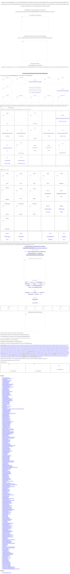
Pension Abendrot (5, 548)
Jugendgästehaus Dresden (6, 422)
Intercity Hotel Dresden (6, 443)
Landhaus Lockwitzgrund (6, 409)
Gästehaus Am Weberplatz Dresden (8, 494)
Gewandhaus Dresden (6, 404)
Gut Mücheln (45, 352)
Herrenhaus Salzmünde (61, 350)
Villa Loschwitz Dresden (6, 565)
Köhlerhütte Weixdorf (6, 414)
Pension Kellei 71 (5, 537)
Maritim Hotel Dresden (6, 381)
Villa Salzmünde (49, 350)
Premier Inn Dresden (5, 419)
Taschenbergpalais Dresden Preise (7, 384)
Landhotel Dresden (5, 477)
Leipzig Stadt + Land (27, 292)
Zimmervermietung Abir (6, 555)
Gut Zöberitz (26, 351)
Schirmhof (5, 348)
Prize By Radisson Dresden (6, 542)
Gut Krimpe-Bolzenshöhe (23, 350)
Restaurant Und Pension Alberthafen (8, 460)
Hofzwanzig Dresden (5, 517)
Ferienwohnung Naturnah (6, 557)
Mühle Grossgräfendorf (9, 352)
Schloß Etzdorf (3, 350)
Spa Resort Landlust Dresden (7, 519)
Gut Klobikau (19, 352)
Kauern (16, 352)
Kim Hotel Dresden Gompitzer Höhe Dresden (9, 467)
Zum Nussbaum (5, 488)
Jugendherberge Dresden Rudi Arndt (8, 509)
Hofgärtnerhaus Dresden (6, 425)
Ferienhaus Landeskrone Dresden (7, 536)
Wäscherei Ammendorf (25, 349)
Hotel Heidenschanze (5, 504)
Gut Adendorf (12, 353)
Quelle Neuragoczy (34, 350)
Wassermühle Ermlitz (64, 351)
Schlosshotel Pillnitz (5, 382)
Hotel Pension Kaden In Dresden (7, 523)
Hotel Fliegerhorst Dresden (6, 535)
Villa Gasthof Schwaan (13, 349)
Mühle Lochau (30, 350)
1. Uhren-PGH (43, 348)
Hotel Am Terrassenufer (6, 393)
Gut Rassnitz (48, 352)
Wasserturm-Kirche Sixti (33, 352)
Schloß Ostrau (37, 350)
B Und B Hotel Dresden (6, 444)
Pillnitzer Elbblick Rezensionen (7, 525)
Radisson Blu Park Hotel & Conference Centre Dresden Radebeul (13, 408)
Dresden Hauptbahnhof (6, 434)
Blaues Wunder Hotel (5, 457)
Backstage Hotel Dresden (6, 418)
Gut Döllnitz (61, 349)
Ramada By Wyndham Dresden (7, 400)
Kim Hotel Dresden (5, 447)
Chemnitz (41, 294)
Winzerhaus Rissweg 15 (6, 561)
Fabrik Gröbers (10, 350)
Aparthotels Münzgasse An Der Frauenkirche (9, 484)
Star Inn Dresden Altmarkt (6, 406)
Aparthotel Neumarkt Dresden (7, 450)
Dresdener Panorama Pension (7, 527)
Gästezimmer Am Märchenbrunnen (8, 567)
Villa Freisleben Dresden (6, 478)
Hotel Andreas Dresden (6, 485)
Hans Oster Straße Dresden (6, 512)
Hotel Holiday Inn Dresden (6, 468)
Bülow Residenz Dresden (6, 472)
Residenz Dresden (5, 497)
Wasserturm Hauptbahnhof (41, 349)
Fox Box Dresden (5, 522)
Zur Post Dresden (5, 516)
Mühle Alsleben (59, 353)
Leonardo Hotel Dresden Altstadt (7, 386)
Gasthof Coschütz (5, 480)
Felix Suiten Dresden (5, 403)
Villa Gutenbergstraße (65, 348)
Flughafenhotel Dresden (6, 416)
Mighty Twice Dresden (6, 402)
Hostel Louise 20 (5, 515)
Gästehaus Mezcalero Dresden (7, 505)
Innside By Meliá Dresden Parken (7, 421)
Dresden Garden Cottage (6, 528)
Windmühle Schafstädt (59, 352)
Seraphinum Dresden (5, 496)
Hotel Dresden (4, 407)
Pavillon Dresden (5, 558)
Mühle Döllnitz (64, 349)
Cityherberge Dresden (6, 487)
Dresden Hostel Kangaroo (6, 501)
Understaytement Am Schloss (7, 507)
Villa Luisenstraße (9, 349)
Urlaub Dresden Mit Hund (6, 455)
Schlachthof (8, 348)
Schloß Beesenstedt (53, 349)
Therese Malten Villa (5, 551)
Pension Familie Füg (5, 559)
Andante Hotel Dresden (6, 440)
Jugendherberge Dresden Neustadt (8, 431)
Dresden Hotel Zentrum (6, 448)
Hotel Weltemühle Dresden (6, 473)
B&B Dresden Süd (5, 474)
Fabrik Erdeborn (23, 353)
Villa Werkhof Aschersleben (50, 353)
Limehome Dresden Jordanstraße (7, 554)
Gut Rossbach (55, 352)
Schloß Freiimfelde (11, 348)
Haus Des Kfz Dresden (6, 469)
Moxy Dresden (4, 454)
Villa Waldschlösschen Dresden (7, 531)
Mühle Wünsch (66, 352)
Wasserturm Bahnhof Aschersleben (39, 353)
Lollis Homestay (5, 463)
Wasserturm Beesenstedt (57, 349)
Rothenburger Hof (5, 475)
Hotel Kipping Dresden (6, 491)
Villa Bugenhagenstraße (51, 348)
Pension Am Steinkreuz (6, 564)
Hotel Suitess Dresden (6, 389)
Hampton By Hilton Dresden (7, 541)
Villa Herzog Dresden (6, 476)
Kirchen (39, 251)
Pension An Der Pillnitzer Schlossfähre (8, 543)
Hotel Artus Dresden (5, 490)
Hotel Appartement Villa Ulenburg (8, 461)
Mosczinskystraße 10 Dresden (7, 510)
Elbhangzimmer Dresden (6, 552)
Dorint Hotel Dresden (5, 436)
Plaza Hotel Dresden (5, 390)
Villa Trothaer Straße (18, 349)
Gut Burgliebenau (56, 351)
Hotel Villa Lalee (5, 556)
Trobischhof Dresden (5, 499)
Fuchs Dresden (4, 521)
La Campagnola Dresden (6, 526)
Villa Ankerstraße (47, 348)
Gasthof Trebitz (8, 351)
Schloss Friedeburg (6, 353)
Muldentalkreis (41, 292)
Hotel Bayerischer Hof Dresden (7, 398)
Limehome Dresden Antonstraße (7, 553)
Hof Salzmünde (52, 350)
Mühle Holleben (18, 350)
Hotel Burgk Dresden (5, 441)
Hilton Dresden (4, 379)
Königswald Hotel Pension (6, 530)
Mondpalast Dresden (5, 464)
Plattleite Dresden (5, 514)
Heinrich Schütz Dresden (6, 532)
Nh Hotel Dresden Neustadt (6, 399)
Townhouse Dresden (5, 412)
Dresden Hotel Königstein (6, 563)
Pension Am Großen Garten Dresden (8, 500)
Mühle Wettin (11, 351)
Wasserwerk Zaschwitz (22, 351)
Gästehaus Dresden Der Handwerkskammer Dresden (11, 568)
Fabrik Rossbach (52, 352)
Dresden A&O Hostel (5, 377)
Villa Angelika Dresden (6, 518)
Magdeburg (30, 287)
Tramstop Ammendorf (40, 348)
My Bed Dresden (5, 550)
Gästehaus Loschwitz (5, 426)
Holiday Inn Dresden (5, 392)
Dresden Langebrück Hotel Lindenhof (8, 539)
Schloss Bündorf (52, 351)
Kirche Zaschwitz (18, 351)
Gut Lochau (27, 350)
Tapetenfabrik (29, 348)
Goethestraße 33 (5, 538)
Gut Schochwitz (65, 350)
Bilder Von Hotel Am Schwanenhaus (8, 486)
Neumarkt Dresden (5, 452)
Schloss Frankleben (4, 352)
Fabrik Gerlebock (62, 353)
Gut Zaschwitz (14, 351)
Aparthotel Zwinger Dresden (7, 465)
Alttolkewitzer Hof (5, 453)
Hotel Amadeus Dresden (6, 439)
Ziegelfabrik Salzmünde (44, 350)
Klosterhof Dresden (5, 415)
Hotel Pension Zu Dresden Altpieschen (8, 546)
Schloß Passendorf (15, 348)
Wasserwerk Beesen (46, 349)
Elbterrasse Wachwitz (5, 459)
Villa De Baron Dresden (6, 471)
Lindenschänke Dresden (6, 451)
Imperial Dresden (5, 435)
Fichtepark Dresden (5, 511)
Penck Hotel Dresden (5, 401)
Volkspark (22, 349)
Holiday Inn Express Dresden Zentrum (8, 437)
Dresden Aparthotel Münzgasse (7, 466)
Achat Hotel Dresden (5, 397)
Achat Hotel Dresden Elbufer (7, 378)
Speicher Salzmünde (56, 350)
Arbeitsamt (27, 348)
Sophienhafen (24, 348)
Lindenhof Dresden (5, 492)
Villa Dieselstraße (56, 348)
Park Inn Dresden (5, 442)
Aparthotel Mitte (5, 544)
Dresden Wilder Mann (6, 458)
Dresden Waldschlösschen (6, 479)
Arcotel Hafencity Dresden (6, 380)
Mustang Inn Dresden (5, 430)
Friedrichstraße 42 (5, 529)
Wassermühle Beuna (48, 351)
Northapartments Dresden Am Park (8, 498)
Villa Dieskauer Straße (60, 348)
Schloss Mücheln (42, 352)
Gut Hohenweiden (14, 350)
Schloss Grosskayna (14, 352)
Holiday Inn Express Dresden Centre (8, 483)
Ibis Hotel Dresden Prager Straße (7, 428)
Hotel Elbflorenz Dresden (6, 427)
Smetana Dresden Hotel (6, 540)
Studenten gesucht (44, 73)
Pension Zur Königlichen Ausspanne (8, 547)
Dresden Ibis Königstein (6, 456)
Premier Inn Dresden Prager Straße (8, 432)
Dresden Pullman (5, 388)
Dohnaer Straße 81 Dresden (6, 508)
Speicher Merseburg (38, 352)
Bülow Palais (4, 405)
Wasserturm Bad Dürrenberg (38, 351)
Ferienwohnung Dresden (6, 420)
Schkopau (63, 352)
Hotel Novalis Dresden (6, 394)
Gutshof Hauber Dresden (6, 493)
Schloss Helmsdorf (19, 353)
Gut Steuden (5, 351)
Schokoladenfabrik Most (20, 348)
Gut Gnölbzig (66, 353)
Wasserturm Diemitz (36, 349)
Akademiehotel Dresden (6, 410)
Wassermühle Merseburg (27, 352)
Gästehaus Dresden (5, 462)
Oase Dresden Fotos (5, 495)
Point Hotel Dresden (5, 524)
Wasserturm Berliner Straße (30, 349)
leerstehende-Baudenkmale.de (13, 75)
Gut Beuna (42, 351)
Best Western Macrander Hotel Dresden (8, 445)
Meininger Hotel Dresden (6, 423)
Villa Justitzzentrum (5, 349)
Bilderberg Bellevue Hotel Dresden (8, 429)
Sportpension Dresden (6, 503)
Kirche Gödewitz (7, 350)
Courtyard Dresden (5, 383)
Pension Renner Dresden (6, 520)
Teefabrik (32, 348)
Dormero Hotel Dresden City (7, 395)
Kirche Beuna (44, 351)
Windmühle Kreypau (23, 352)
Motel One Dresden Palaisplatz (7, 391)
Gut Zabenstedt (15, 353)
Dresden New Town (5, 533)
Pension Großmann (5, 560)
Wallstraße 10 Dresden (6, 489)
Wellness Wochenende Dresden (7, 433)
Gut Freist (10, 353)
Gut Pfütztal (40, 350)
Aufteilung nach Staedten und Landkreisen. (36, 92)
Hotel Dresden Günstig (6, 424)
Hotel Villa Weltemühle (6, 482)
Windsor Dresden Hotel (6, 562)
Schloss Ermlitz (60, 351)
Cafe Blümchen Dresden (6, 411)
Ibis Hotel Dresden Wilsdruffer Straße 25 (9, 413)
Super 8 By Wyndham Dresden (7, 446)
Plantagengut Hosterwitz (6, 506)
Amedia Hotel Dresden (6, 387)
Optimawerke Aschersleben (32, 353)
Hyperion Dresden (5, 396)
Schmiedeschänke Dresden (6, 572)
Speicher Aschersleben (45, 353)
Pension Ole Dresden (5, 549)
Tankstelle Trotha (35, 348)
